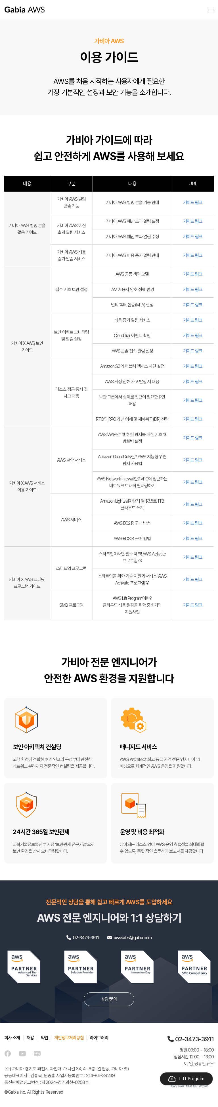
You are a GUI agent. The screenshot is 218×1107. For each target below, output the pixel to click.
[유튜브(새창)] (22, 1053)
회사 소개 (12, 1037)
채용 (30, 1037)
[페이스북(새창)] (7, 1053)
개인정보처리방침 (69, 1037)
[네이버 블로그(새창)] (37, 1053)
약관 (44, 1037)
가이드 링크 (192, 202)
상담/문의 (109, 999)
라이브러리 (99, 1037)
